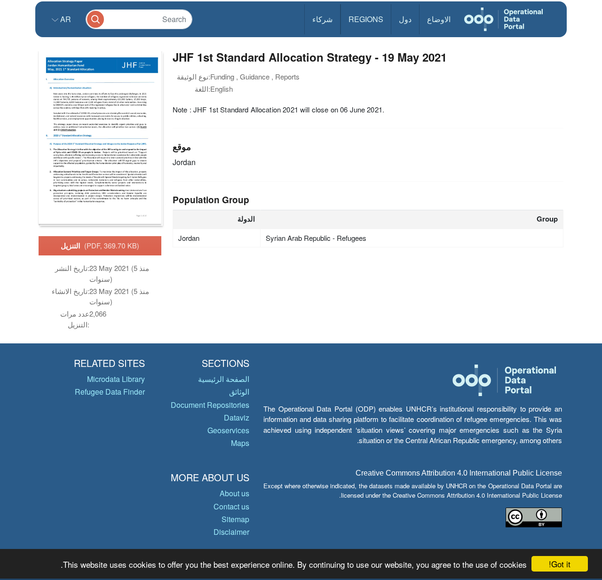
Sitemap (235, 519)
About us (234, 493)
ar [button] (64, 19)
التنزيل (100, 245)
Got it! (559, 564)
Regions (366, 19)
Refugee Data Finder (110, 391)
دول (405, 19)
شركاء (322, 19)
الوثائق (239, 391)
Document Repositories (210, 404)
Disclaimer (231, 531)
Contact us (231, 506)
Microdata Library (116, 378)
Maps (240, 442)
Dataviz (236, 417)
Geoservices (228, 430)
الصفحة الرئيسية (223, 378)
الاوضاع (439, 19)
